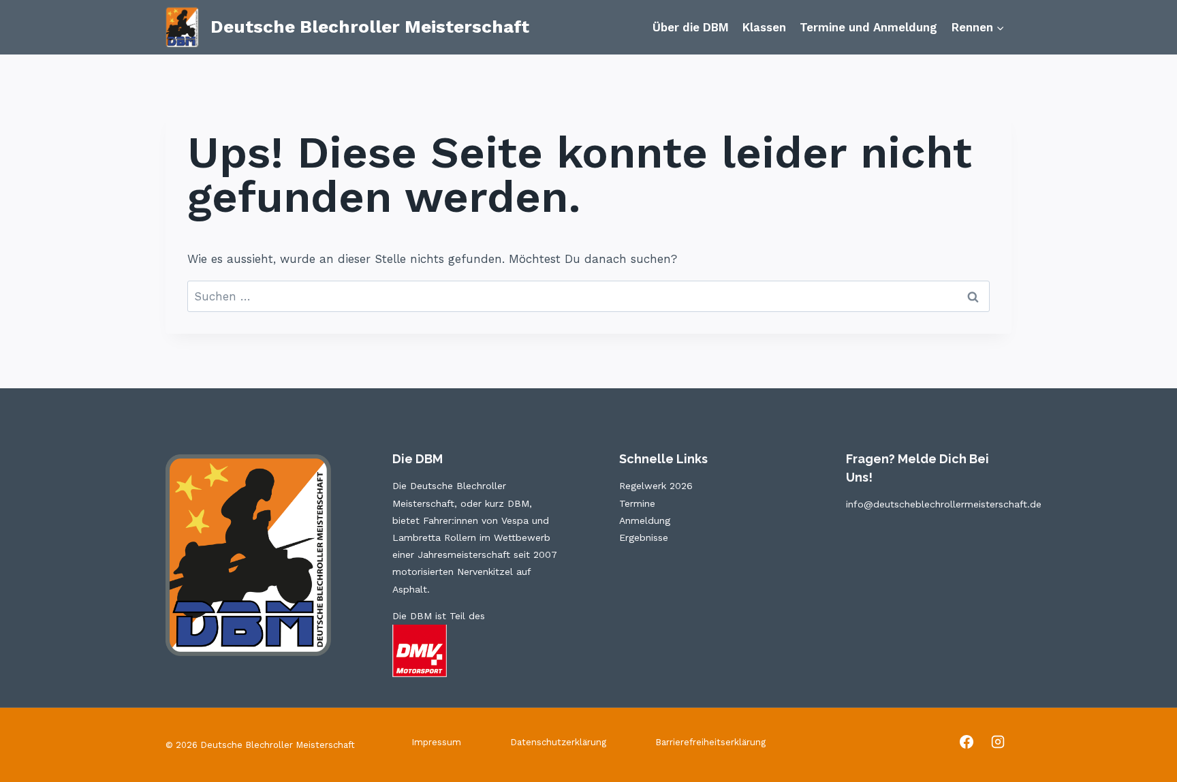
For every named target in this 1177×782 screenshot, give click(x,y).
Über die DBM (691, 27)
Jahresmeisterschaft (464, 554)
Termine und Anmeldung (868, 27)
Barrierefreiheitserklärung (710, 742)
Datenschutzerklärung (558, 742)
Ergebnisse (643, 537)
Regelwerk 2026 (656, 485)
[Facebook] (966, 741)
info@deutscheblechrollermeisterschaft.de (943, 504)
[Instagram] (997, 741)
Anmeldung (644, 520)
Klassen (764, 27)
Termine (637, 503)
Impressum (436, 742)
